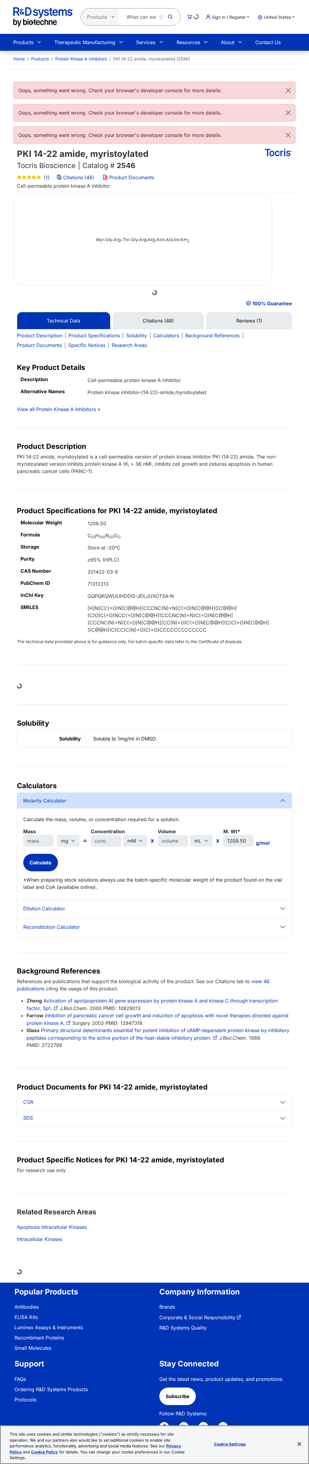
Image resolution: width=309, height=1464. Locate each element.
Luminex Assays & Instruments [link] (48, 1327)
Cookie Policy (44, 1451)
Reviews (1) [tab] (249, 321)
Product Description (39, 335)
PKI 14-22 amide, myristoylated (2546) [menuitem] (151, 58)
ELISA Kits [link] (26, 1317)
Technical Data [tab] (63, 321)
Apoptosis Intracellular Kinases (52, 1227)
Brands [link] (167, 1307)
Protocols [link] (25, 1400)
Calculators (166, 335)
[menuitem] (19, 59)
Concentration (108, 831)
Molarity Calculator (44, 801)
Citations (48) (79, 177)
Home (19, 58)
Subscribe (178, 1396)
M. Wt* (231, 831)
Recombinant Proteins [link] (39, 1338)
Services (145, 42)
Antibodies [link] (26, 1307)
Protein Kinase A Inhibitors (81, 58)
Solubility (136, 335)
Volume (167, 831)
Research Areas (129, 345)
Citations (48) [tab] (158, 321)
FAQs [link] (20, 1379)
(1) (45, 177)
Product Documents (131, 177)
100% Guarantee (272, 303)
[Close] (288, 90)
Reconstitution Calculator (51, 927)
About (227, 42)
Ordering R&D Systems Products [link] (51, 1389)
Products (23, 42)
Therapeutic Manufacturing (84, 42)
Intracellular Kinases (39, 1239)
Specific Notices (86, 345)
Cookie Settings (230, 1444)
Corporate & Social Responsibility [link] (197, 1317)
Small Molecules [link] (32, 1348)
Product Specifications (94, 335)
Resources (188, 42)
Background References (212, 335)
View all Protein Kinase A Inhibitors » (58, 409)
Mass (29, 831)
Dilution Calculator (44, 908)
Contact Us (268, 42)
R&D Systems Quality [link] (183, 1328)
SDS (28, 1118)
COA (28, 1102)
